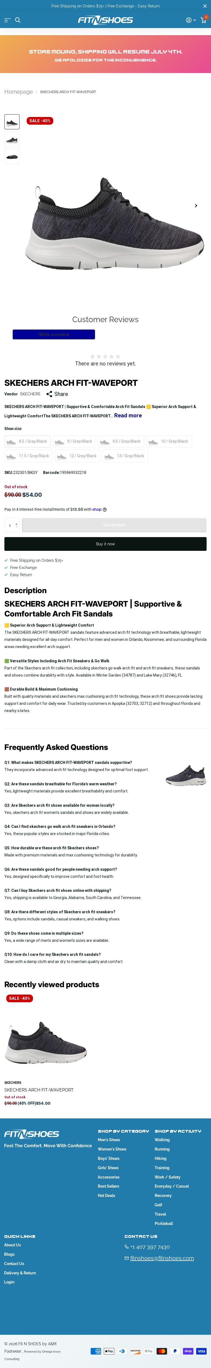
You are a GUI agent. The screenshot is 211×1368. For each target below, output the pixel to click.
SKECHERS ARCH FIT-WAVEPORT (39, 1090)
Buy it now (105, 544)
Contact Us (14, 1263)
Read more (128, 415)
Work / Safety (168, 1177)
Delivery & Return (20, 1273)
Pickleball (164, 1223)
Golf (158, 1205)
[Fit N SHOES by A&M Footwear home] (105, 20)
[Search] (17, 20)
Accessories (109, 1177)
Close (205, 6)
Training (162, 1168)
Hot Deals (106, 1195)
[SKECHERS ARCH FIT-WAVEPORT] (46, 1034)
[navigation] (12, 121)
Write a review (54, 334)
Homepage (18, 91)
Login (9, 1282)
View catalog (7, 20)
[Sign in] (191, 20)
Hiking (160, 1158)
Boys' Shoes (109, 1158)
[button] (196, 205)
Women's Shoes (112, 1149)
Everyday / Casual (172, 1186)
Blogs (9, 1254)
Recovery (163, 1195)
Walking (162, 1140)
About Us (12, 1245)
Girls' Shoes (108, 1168)
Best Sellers (108, 1186)
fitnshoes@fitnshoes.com (162, 1258)
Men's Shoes (109, 1140)
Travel (160, 1214)
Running (162, 1149)
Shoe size (12, 428)
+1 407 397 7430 (150, 1246)
